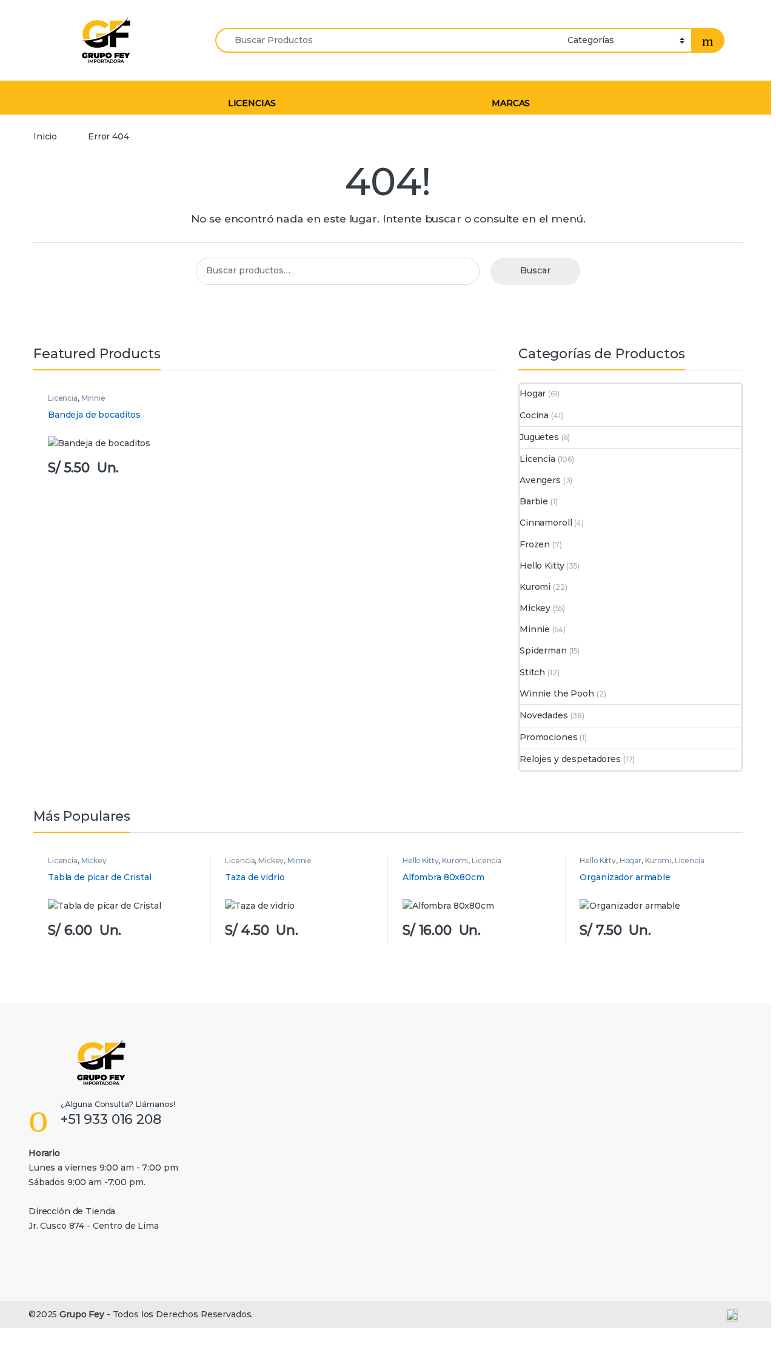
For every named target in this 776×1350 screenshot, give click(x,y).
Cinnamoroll (546, 522)
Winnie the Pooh (557, 693)
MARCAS (511, 103)
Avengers (540, 480)
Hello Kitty (542, 565)
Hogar (533, 393)
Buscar (535, 270)
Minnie (93, 398)
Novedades (544, 715)
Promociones (548, 737)
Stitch (532, 672)
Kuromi (535, 586)
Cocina (534, 415)
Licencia (63, 398)
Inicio (45, 136)
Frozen (535, 544)
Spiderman (543, 650)
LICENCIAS (252, 103)
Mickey (535, 608)
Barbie (534, 501)
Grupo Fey (81, 1314)
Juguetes (539, 437)
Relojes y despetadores (570, 759)
